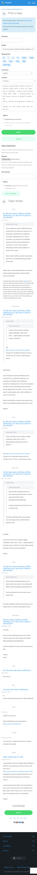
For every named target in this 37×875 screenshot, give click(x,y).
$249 (25, 818)
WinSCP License (9, 867)
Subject (3, 45)
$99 (21, 818)
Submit (18, 132)
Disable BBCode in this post (13, 119)
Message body (5, 54)
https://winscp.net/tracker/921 (12, 724)
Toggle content (18, 836)
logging (25, 281)
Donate (18, 812)
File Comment (5, 172)
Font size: (4, 77)
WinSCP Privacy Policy (23, 867)
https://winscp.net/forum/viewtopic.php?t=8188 (17, 771)
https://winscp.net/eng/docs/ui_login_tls (18, 350)
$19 (11, 818)
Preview (18, 139)
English (18, 858)
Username (4, 36)
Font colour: (5, 70)
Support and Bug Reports (14, 9)
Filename (4, 156)
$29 (15, 818)
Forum (3, 9)
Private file (16, 187)
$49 (18, 818)
